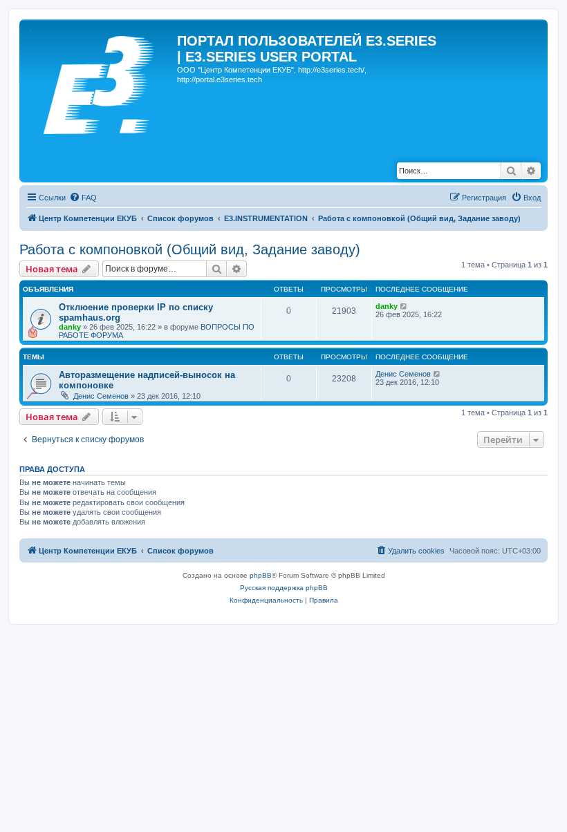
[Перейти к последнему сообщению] (404, 306)
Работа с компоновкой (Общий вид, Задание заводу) (189, 249)
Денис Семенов (101, 396)
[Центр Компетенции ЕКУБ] (100, 82)
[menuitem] (83, 197)
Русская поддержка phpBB (284, 588)
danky (70, 327)
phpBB (261, 575)
